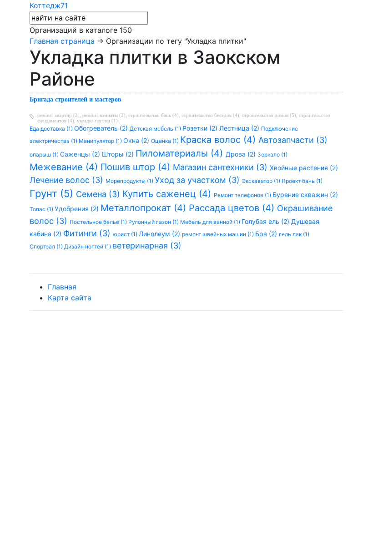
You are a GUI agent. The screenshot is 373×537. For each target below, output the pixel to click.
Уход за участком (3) (198, 180)
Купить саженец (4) (168, 193)
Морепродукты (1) (130, 180)
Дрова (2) (241, 154)
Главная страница (62, 41)
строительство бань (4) (153, 115)
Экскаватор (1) (262, 180)
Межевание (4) (65, 167)
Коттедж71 (49, 5)
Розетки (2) (200, 128)
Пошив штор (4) (137, 167)
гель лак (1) (294, 234)
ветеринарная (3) (146, 245)
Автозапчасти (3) (293, 140)
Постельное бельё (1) (99, 221)
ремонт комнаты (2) (104, 115)
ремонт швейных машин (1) (218, 234)
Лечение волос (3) (68, 180)
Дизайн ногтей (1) (88, 246)
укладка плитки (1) (97, 120)
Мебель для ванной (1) (211, 221)
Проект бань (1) (302, 180)
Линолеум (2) (160, 234)
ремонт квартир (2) (58, 115)
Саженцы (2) (81, 154)
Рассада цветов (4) (233, 208)
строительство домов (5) (269, 115)
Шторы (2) (119, 154)
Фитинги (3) (88, 233)
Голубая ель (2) (266, 221)
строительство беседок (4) (210, 115)
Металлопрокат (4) (145, 208)
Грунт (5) (53, 193)
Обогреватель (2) (102, 128)
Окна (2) (137, 140)
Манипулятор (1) (101, 140)
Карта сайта (69, 297)
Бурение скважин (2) (305, 194)
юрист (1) (126, 234)
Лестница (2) (240, 128)
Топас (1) (42, 209)
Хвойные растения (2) (304, 168)
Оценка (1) (165, 140)
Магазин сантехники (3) (221, 167)
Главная (62, 286)
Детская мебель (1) (156, 128)
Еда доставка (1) (52, 128)
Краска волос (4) (219, 139)
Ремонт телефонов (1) (243, 195)
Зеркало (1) (272, 154)
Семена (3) (99, 194)
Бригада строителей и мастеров (75, 99)
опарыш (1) (45, 154)
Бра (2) (267, 234)
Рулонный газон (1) (154, 221)
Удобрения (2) (78, 209)
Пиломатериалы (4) (181, 153)
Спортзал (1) (47, 246)
